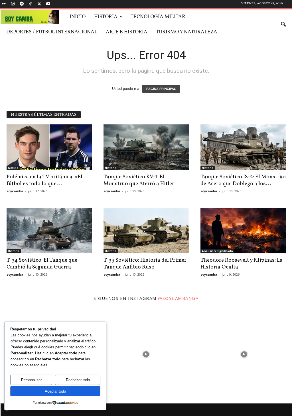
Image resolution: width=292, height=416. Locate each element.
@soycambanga (178, 298)
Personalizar (31, 380)
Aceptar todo (55, 391)
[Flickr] (4, 4)
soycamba (15, 191)
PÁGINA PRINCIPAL (161, 88)
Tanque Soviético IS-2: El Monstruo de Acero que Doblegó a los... (243, 180)
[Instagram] (12, 4)
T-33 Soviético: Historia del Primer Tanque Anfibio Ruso (145, 264)
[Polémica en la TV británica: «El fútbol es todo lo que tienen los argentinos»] (49, 147)
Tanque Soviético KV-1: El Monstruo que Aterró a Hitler (139, 180)
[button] (283, 24)
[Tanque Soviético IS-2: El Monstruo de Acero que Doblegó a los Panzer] (243, 147)
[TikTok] (30, 4)
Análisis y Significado (217, 251)
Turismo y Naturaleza (186, 32)
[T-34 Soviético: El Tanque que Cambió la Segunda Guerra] (49, 230)
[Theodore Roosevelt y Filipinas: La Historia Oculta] (243, 230)
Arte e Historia (126, 32)
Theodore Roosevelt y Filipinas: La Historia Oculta (241, 264)
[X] (39, 4)
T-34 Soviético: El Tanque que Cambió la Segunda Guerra (42, 264)
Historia (105, 17)
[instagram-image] (146, 353)
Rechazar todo (78, 380)
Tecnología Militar (158, 17)
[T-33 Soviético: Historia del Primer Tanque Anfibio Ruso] (146, 230)
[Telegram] (21, 4)
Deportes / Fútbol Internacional (51, 32)
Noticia (13, 168)
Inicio (78, 17)
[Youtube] (48, 4)
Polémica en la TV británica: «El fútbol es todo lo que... (44, 180)
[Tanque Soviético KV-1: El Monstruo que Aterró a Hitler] (146, 147)
